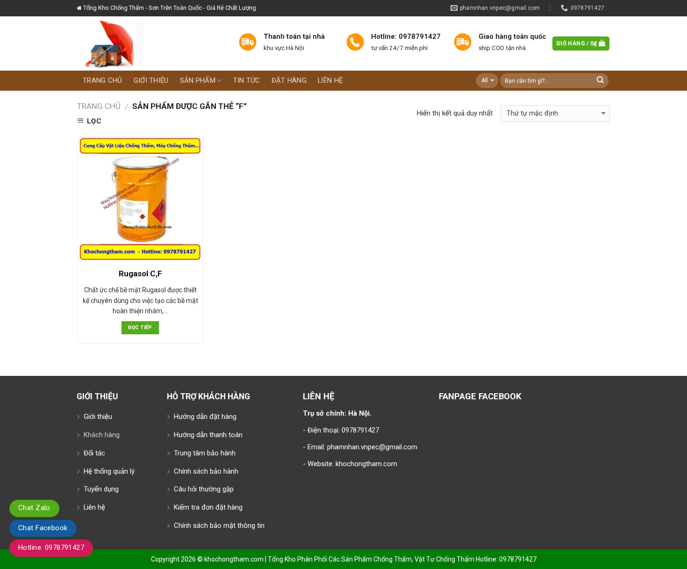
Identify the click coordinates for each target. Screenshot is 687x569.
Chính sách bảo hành (206, 471)
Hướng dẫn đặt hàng (205, 416)
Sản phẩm (197, 80)
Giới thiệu (151, 80)
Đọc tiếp (140, 327)
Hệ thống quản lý (109, 471)
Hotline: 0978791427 (51, 547)
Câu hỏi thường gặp (204, 489)
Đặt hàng (289, 80)
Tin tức (246, 80)
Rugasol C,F (140, 273)
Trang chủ (102, 80)
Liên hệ (330, 80)
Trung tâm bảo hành (205, 453)
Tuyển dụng (101, 489)
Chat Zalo (34, 508)
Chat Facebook (43, 528)
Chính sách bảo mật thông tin (219, 525)
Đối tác (94, 453)
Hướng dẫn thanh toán (208, 435)
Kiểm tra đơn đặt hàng (208, 507)
